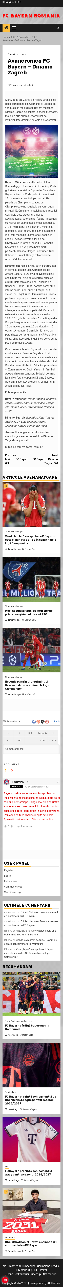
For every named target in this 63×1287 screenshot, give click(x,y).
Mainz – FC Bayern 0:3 (16, 459)
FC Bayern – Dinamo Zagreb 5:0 (45, 459)
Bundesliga (10, 1092)
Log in (7, 875)
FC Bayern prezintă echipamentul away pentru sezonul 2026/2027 (28, 1172)
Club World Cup (24, 1270)
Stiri (7, 1166)
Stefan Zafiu (30, 549)
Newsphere (36, 1283)
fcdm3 (30, 85)
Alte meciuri (49, 1274)
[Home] (6, 28)
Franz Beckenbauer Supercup (18, 1021)
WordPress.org (12, 892)
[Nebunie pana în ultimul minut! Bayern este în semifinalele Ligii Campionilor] (31, 650)
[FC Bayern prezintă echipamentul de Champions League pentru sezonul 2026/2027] (31, 1065)
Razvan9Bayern (30, 1109)
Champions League (17, 54)
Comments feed (13, 886)
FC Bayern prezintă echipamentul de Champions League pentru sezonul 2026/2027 (30, 1100)
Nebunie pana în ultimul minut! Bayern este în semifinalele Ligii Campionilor (27, 685)
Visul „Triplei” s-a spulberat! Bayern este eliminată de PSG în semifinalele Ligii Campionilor (30, 540)
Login (57, 721)
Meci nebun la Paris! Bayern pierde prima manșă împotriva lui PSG (29, 612)
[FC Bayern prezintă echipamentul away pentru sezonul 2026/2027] (31, 1139)
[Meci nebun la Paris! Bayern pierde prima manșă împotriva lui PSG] (31, 579)
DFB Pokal (40, 1270)
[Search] (58, 28)
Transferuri (10, 1237)
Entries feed (10, 881)
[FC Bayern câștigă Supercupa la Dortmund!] (31, 994)
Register (8, 870)
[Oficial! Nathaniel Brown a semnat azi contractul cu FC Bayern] (31, 1210)
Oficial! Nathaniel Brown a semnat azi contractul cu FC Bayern (31, 1243)
